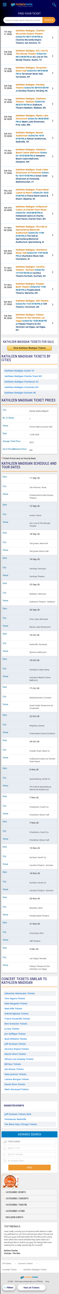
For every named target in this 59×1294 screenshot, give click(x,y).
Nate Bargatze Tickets (16, 1003)
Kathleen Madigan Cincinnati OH (21, 387)
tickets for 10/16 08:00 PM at (31, 155)
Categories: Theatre (16, 1204)
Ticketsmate (22, 4)
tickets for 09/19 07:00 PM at (32, 87)
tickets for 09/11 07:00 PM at (30, 36)
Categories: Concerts (17, 1198)
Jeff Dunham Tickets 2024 (18, 1114)
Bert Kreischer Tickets (16, 1023)
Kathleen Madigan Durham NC (20, 392)
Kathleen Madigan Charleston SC (22, 381)
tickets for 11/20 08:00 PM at (31, 288)
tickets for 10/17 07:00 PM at (32, 175)
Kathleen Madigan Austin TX (19, 370)
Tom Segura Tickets (15, 998)
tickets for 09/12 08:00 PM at (32, 55)
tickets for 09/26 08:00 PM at (32, 120)
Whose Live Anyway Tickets (19, 1059)
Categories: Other (15, 1211)
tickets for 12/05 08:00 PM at (31, 322)
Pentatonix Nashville (15, 1119)
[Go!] (48, 20)
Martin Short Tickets (15, 1053)
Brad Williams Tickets (16, 1038)
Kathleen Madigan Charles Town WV (23, 376)
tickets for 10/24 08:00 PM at (31, 212)
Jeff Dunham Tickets (15, 1043)
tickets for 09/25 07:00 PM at (31, 103)
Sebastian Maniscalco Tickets (20, 993)
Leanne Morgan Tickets (17, 1079)
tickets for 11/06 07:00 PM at (31, 234)
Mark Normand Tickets (17, 1089)
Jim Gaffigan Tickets (15, 1033)
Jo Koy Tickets (12, 1028)
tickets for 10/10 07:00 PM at (31, 137)
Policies (39, 1281)
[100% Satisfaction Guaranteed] (17, 1181)
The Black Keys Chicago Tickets (21, 1124)
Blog (47, 1281)
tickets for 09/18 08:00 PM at (32, 72)
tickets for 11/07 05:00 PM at (32, 254)
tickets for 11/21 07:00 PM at (32, 303)
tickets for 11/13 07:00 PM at (31, 271)
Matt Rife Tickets (13, 1008)
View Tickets (53, 37)
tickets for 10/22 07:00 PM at (32, 194)
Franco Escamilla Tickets (17, 1018)
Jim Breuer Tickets (14, 1069)
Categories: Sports (16, 1192)
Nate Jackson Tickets (15, 1074)
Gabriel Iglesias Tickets (16, 1013)
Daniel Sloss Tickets (15, 1084)
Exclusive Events (14, 1217)
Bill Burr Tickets (13, 1064)
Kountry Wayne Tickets (17, 1048)
